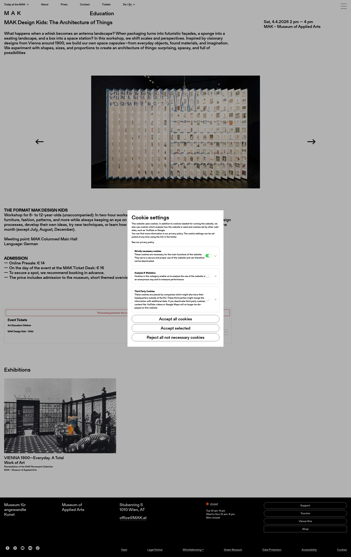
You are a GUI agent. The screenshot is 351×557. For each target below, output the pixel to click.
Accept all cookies (175, 319)
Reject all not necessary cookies (175, 337)
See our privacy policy (143, 242)
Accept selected (175, 328)
